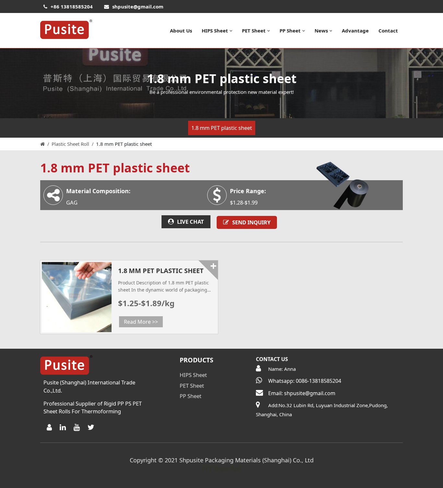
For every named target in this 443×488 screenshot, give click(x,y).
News (321, 30)
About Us (181, 30)
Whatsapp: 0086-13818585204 (304, 380)
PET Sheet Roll (221, 469)
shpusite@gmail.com (137, 6)
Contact (388, 30)
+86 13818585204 (72, 6)
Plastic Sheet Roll (70, 144)
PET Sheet (254, 30)
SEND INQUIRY (251, 222)
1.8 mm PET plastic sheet (221, 127)
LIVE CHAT (190, 221)
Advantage (355, 30)
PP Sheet (290, 30)
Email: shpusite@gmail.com (301, 393)
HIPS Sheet (215, 30)
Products (196, 360)
